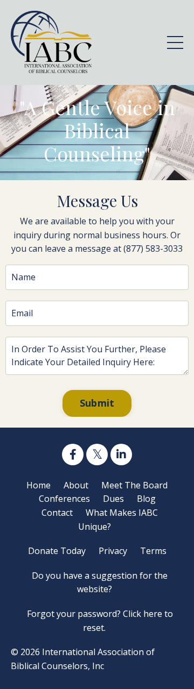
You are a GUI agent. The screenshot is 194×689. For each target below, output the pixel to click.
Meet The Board (134, 485)
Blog (146, 499)
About (76, 485)
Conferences (64, 499)
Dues (113, 499)
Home (38, 485)
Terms (153, 551)
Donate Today (57, 551)
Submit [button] (97, 402)
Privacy (113, 551)
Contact (57, 512)
